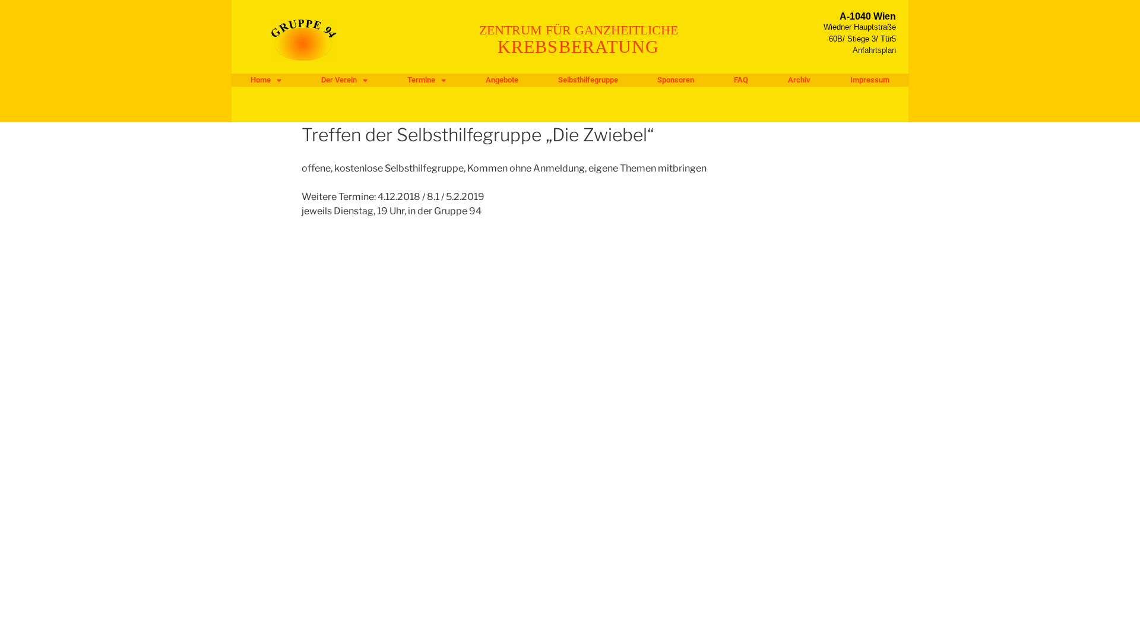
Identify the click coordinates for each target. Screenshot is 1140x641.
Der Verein (339, 79)
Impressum (869, 79)
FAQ (741, 79)
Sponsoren (675, 79)
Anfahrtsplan (874, 50)
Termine (421, 79)
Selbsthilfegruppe (588, 79)
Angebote (502, 79)
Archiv (799, 79)
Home (261, 79)
